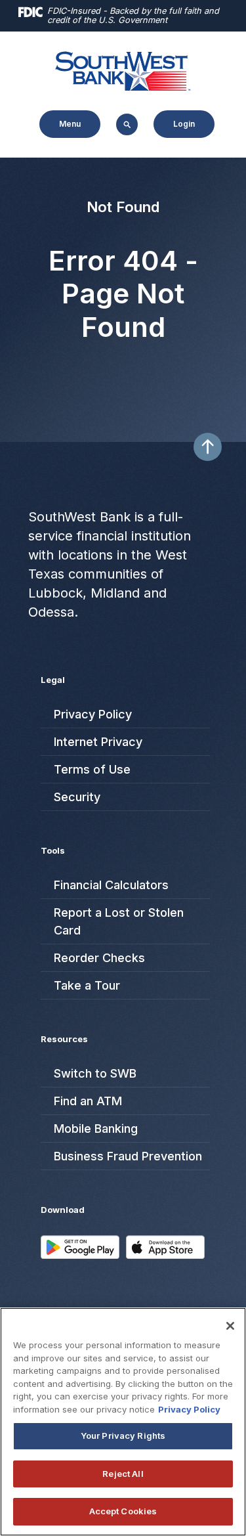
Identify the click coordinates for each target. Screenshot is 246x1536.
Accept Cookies (123, 1511)
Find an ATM (81, 1101)
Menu (61, 120)
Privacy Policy (93, 714)
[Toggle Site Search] (127, 124)
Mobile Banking (96, 1128)
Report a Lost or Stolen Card (119, 921)
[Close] (230, 1325)
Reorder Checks (99, 958)
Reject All (122, 1473)
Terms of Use (92, 769)
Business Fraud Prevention (128, 1156)
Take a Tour (87, 985)
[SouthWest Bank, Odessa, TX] (123, 70)
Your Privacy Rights (123, 1435)
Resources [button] (64, 1039)
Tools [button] (53, 850)
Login (184, 124)
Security (77, 797)
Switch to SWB (95, 1073)
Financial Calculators (111, 885)
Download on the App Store (165, 1256)
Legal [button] (53, 679)
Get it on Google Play (80, 1256)
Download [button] (63, 1209)
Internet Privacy (98, 742)
